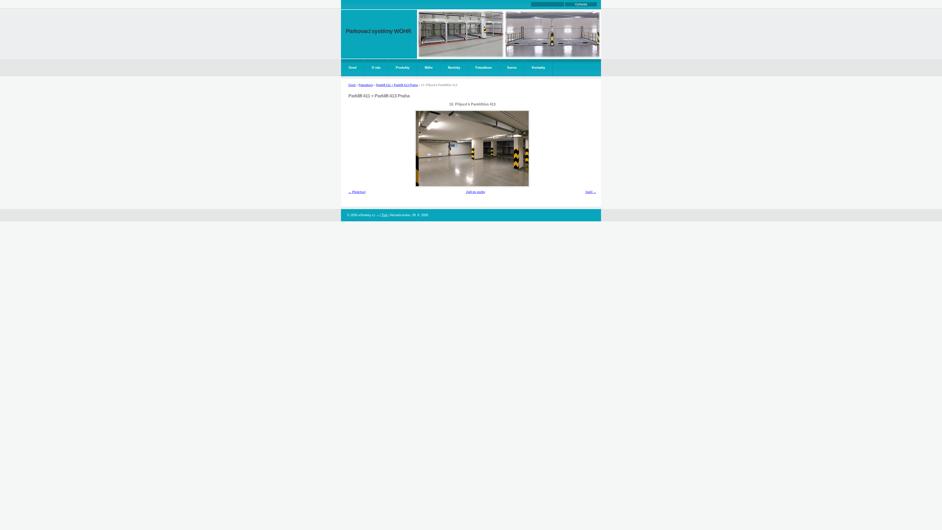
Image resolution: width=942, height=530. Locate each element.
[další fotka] (590, 148)
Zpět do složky (475, 192)
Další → (591, 192)
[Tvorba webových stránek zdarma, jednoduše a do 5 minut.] (378, 215)
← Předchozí (357, 192)
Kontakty (538, 67)
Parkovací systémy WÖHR (378, 31)
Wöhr (429, 67)
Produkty (402, 67)
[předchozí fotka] (353, 148)
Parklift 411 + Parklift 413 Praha (397, 85)
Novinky (454, 67)
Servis (512, 67)
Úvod (352, 67)
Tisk (384, 215)
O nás (376, 67)
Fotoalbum (483, 67)
